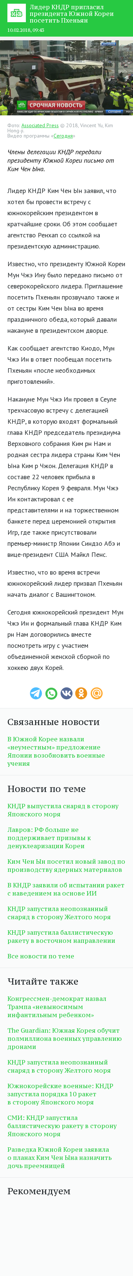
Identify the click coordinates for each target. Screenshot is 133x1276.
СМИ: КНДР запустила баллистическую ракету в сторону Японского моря (62, 1126)
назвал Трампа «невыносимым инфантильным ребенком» (56, 1007)
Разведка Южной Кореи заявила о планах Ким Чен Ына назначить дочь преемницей (59, 1157)
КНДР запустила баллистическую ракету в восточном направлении (61, 936)
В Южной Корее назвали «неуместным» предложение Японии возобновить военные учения (56, 751)
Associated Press (40, 125)
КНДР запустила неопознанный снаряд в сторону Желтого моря (59, 913)
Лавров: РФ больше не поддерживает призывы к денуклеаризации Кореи (49, 838)
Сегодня (63, 135)
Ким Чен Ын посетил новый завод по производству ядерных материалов (66, 865)
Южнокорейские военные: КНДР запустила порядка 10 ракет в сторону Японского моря (60, 1094)
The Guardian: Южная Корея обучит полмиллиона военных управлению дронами (64, 1038)
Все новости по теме (40, 956)
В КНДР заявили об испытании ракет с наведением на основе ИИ (66, 889)
